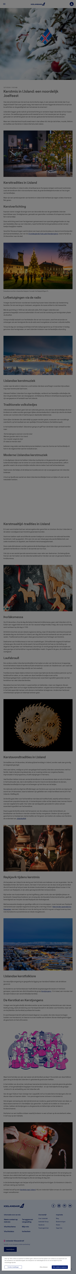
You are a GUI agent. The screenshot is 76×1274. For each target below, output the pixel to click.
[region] (36, 1263)
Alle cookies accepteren (60, 1267)
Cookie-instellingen (13, 1267)
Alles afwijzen (44, 1267)
